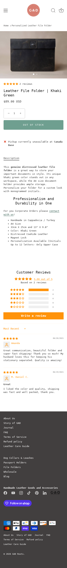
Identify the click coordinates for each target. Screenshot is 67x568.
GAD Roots (18, 554)
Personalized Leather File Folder (32, 25)
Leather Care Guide (16, 446)
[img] (10, 338)
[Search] (53, 11)
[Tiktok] (29, 492)
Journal (9, 427)
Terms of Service (15, 437)
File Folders (12, 467)
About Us (9, 418)
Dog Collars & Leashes (19, 458)
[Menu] (6, 10)
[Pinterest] (37, 492)
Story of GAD (12, 423)
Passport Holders (15, 462)
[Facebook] (5, 492)
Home (6, 25)
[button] (11, 84)
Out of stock (33, 124)
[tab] (13, 158)
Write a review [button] (33, 315)
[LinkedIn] (44, 492)
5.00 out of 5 (43, 279)
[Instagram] (21, 492)
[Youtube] (13, 492)
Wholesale (10, 471)
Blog (6, 476)
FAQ (6, 432)
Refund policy (13, 441)
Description (11, 158)
